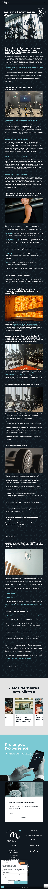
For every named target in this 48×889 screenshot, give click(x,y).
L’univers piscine (10, 593)
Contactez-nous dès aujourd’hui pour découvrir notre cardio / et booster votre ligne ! (23, 604)
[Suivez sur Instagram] (34, 851)
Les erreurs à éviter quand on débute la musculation (24, 718)
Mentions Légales (31, 881)
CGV (36, 881)
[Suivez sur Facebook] (30, 851)
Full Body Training (10, 253)
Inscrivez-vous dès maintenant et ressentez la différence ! (19, 228)
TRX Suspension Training (12, 239)
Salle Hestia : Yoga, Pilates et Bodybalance (19, 157)
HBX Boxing (9, 233)
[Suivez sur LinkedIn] (37, 851)
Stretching (8, 262)
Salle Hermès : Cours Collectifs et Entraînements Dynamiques (21, 121)
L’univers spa (9, 597)
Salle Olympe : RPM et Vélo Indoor (16, 174)
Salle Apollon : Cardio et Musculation (17, 139)
